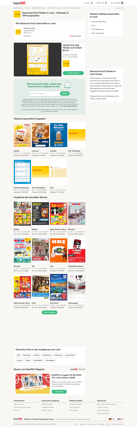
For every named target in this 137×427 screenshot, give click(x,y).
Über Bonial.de (18, 404)
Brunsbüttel (38, 360)
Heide (28, 360)
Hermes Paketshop (99, 22)
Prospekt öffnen (73, 73)
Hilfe (76, 424)
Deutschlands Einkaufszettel (106, 404)
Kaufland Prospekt (48, 407)
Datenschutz (93, 424)
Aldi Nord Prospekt (75, 404)
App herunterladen (103, 410)
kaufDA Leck (18, 8)
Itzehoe (36, 355)
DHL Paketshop (97, 29)
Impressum (83, 424)
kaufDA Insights (102, 407)
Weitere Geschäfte (38, 8)
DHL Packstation (98, 33)
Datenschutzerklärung (70, 106)
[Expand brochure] (37, 59)
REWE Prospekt (47, 410)
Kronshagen (50, 360)
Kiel (18, 355)
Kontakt (101, 424)
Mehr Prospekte (49, 312)
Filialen (27, 8)
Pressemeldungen (103, 413)
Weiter (65, 93)
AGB (107, 424)
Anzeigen (118, 8)
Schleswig (58, 355)
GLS (93, 26)
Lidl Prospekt (73, 410)
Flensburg (26, 355)
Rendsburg (47, 355)
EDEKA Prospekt (47, 404)
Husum (19, 360)
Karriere (16, 410)
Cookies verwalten (117, 424)
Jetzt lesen (59, 392)
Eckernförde (70, 355)
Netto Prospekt (74, 407)
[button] (49, 59)
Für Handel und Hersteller (22, 407)
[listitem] (22, 139)
